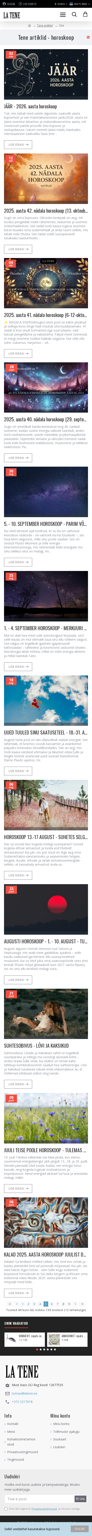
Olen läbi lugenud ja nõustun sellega (44, 1508)
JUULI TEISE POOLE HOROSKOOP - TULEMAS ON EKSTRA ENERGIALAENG (46, 1150)
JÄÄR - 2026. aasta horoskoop (30, 106)
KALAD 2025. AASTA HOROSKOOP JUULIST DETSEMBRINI (46, 1254)
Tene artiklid (45, 25)
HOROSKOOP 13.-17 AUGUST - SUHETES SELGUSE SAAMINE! (46, 837)
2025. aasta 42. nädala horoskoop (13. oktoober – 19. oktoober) (46, 210)
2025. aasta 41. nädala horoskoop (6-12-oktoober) (46, 315)
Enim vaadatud (16, 1323)
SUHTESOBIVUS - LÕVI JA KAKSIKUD (36, 1045)
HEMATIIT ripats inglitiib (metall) (31, 1336)
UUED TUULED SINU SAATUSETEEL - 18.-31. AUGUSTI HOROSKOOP (46, 732)
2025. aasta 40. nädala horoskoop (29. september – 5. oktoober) (46, 419)
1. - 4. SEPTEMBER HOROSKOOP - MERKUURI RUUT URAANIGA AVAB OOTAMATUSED (46, 628)
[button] (37, 1349)
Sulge (80, 1529)
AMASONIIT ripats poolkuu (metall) (74, 1336)
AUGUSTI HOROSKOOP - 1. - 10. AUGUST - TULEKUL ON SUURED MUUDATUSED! (46, 941)
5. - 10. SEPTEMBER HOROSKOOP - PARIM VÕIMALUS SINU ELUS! (46, 523)
